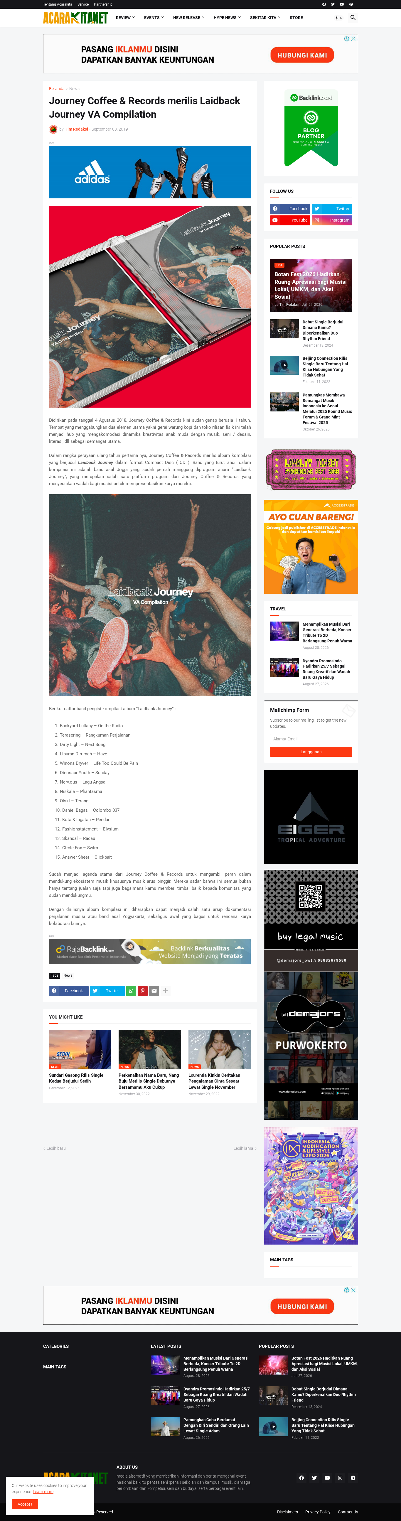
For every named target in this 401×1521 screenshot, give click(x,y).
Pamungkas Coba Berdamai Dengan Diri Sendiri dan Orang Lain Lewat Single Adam (216, 1425)
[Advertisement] (150, 1123)
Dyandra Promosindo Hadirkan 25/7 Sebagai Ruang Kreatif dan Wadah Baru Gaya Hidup (326, 669)
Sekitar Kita (263, 17)
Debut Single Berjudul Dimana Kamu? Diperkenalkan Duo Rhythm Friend (323, 330)
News (74, 89)
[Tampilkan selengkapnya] (166, 991)
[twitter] (333, 4)
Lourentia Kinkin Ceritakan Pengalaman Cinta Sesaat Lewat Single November (214, 1081)
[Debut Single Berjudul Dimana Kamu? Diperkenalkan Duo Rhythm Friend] (284, 328)
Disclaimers (287, 1512)
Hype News (225, 17)
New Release (186, 17)
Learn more (43, 1491)
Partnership (103, 4)
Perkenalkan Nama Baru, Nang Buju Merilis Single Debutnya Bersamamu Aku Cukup (149, 1081)
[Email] (154, 991)
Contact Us (348, 1512)
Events (152, 17)
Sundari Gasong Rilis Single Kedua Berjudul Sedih (76, 1078)
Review (123, 17)
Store (296, 17)
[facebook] (324, 4)
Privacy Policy (318, 1512)
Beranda (57, 89)
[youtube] (342, 4)
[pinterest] (351, 4)
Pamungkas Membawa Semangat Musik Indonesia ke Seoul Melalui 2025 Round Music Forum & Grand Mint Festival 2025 (327, 409)
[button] (339, 18)
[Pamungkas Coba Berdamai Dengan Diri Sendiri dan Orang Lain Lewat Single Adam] (165, 1426)
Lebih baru (56, 1148)
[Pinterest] (143, 991)
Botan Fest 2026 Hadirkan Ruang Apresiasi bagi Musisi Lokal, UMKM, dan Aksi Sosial (325, 1364)
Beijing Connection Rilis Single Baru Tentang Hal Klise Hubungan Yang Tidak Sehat (325, 366)
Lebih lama (243, 1148)
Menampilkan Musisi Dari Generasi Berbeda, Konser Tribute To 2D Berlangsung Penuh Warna (327, 632)
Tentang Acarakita (57, 4)
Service (83, 4)
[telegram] (353, 1478)
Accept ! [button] (25, 1504)
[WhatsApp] (131, 991)
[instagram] (340, 1478)
